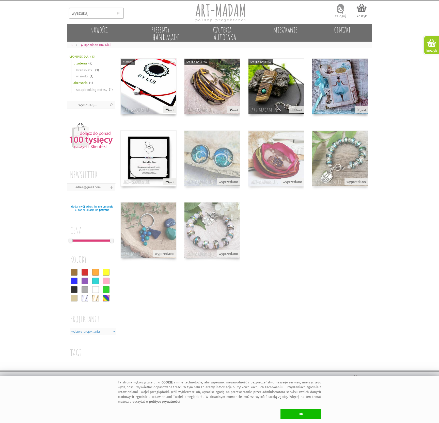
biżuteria (80, 63)
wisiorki (82, 76)
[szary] (85, 289)
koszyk (362, 16)
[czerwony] (85, 272)
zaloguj (340, 16)
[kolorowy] (106, 298)
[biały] (95, 289)
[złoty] (95, 298)
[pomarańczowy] (95, 272)
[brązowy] (74, 272)
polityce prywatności (164, 401)
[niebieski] (74, 281)
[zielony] (106, 289)
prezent (104, 210)
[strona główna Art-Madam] (219, 12)
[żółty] (106, 272)
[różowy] (106, 281)
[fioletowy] (85, 281)
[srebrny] (85, 298)
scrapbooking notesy (91, 90)
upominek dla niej (82, 56)
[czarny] (74, 289)
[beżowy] (74, 298)
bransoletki (84, 70)
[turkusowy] (95, 281)
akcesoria (80, 83)
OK (301, 414)
